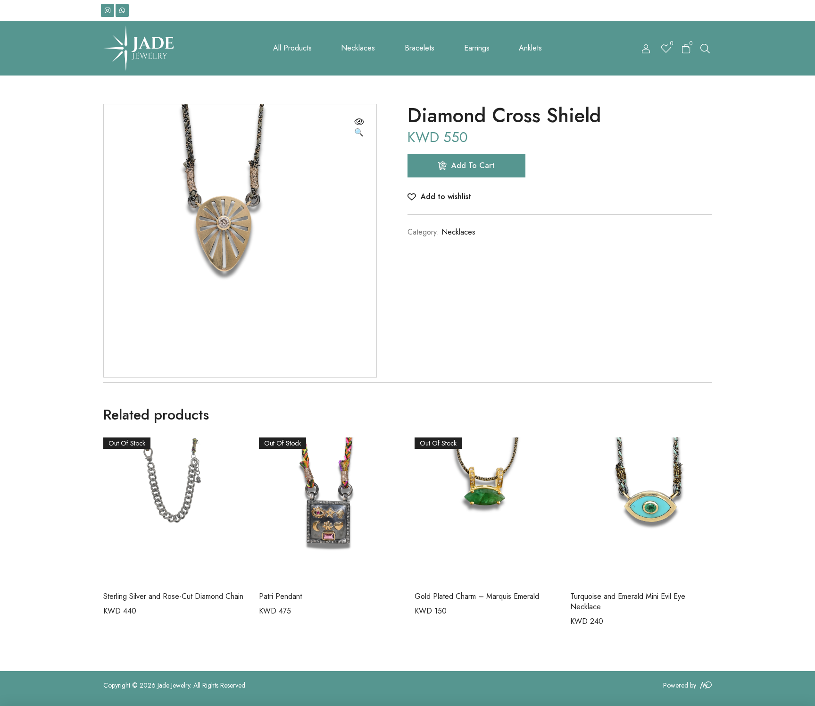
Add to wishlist (446, 196)
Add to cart (473, 165)
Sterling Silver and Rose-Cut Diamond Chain (173, 596)
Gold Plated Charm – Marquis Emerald (477, 596)
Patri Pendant (280, 596)
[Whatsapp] (122, 10)
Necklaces (458, 232)
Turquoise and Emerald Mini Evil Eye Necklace (627, 601)
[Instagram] (107, 10)
